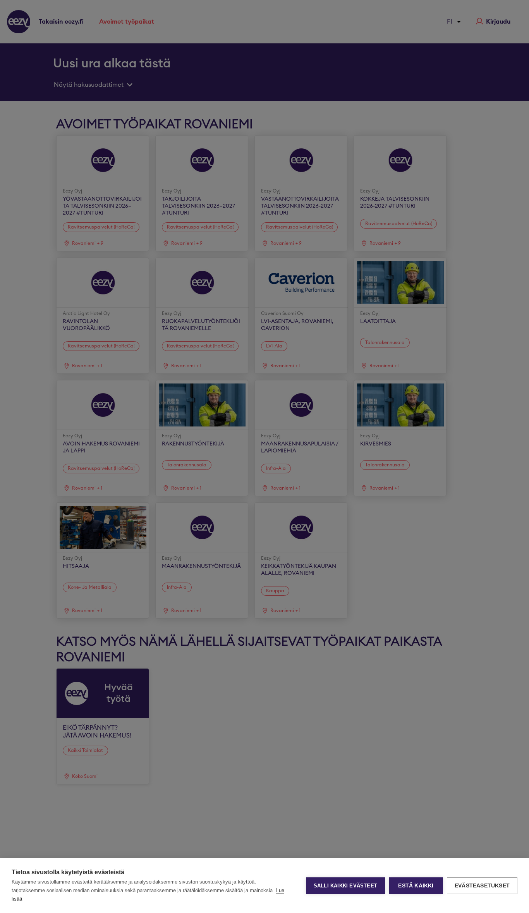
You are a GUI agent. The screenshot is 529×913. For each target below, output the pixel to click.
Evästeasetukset (482, 886)
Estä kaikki (415, 886)
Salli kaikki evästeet (345, 886)
